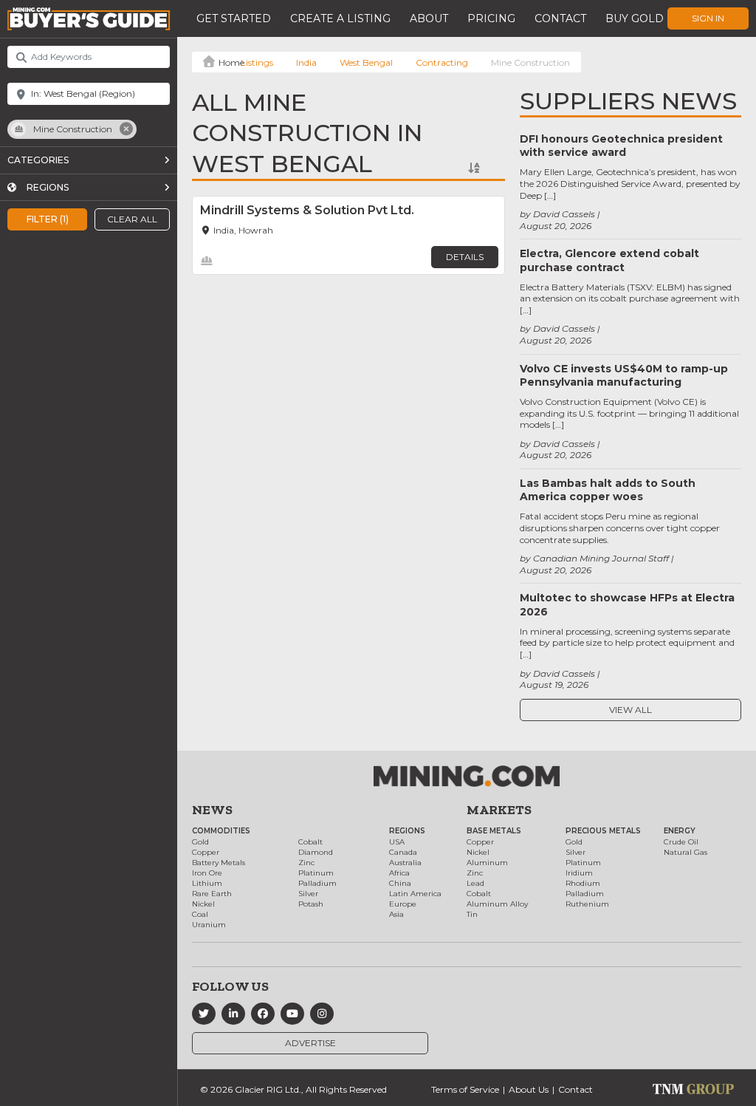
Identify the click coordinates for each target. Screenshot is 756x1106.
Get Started (233, 18)
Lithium (207, 883)
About (429, 18)
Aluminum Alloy (497, 904)
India (306, 62)
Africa (399, 873)
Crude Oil (681, 842)
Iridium (579, 873)
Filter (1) (48, 219)
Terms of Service (465, 1089)
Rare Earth (212, 893)
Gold (200, 842)
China (400, 883)
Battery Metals (218, 862)
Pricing (491, 18)
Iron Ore (207, 873)
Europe (402, 904)
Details (465, 256)
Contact (560, 18)
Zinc (306, 862)
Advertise (310, 1042)
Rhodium (583, 883)
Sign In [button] (708, 18)
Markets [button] (499, 810)
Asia (396, 914)
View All (630, 709)
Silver (308, 893)
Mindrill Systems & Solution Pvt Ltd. (307, 210)
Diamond (315, 852)
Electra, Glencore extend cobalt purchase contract (609, 260)
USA (397, 842)
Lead (475, 883)
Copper (205, 852)
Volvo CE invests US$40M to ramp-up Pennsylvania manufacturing (624, 375)
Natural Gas (685, 852)
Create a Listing (340, 18)
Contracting (442, 62)
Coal (200, 914)
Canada (403, 852)
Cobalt (310, 842)
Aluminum (487, 862)
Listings (257, 62)
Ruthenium (587, 904)
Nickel (203, 904)
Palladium (317, 883)
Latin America (415, 893)
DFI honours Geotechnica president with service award (621, 145)
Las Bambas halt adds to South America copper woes (607, 490)
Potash (310, 904)
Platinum (316, 873)
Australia (405, 862)
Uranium (209, 924)
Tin (472, 914)
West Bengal (366, 62)
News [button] (212, 810)
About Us (529, 1089)
